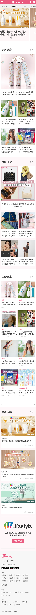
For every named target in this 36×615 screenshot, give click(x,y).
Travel (15, 592)
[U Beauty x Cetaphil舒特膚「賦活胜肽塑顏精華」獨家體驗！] (18, 459)
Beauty (27, 592)
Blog (2, 595)
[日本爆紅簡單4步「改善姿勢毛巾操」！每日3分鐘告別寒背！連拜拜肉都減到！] (9, 348)
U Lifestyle (4, 592)
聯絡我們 (18, 604)
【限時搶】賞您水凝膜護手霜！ (11, 508)
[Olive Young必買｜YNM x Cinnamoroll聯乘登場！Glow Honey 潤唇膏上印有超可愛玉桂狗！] (9, 289)
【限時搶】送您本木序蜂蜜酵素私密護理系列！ (16, 441)
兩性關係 (11, 578)
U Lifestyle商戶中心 (14, 602)
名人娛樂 (25, 575)
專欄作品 (3, 581)
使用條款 (3, 604)
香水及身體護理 (23, 388)
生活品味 (23, 6)
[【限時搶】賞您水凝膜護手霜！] (18, 493)
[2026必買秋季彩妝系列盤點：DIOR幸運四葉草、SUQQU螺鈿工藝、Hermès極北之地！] (26, 318)
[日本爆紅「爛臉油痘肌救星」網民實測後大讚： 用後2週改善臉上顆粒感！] (26, 289)
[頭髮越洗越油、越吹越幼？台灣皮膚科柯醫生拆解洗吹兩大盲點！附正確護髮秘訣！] (26, 348)
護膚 (20, 300)
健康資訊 (3, 578)
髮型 (20, 359)
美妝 (2, 300)
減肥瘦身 (4, 329)
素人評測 (25, 578)
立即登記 (18, 541)
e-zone (8, 595)
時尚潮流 (14, 6)
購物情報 (18, 578)
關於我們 (3, 602)
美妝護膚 (4, 6)
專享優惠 (25, 581)
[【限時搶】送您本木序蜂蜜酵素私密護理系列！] (18, 426)
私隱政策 (11, 604)
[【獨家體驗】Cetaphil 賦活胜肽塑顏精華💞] (18, 18)
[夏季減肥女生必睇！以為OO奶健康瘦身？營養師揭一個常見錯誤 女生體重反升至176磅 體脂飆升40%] (9, 318)
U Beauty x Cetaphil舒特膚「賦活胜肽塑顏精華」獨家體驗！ (17, 475)
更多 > (32, 50)
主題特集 (11, 581)
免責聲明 (24, 602)
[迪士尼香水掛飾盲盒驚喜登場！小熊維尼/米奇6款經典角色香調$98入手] (26, 377)
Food (21, 592)
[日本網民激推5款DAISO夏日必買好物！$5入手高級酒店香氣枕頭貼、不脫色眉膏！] (9, 377)
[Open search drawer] (34, 2)
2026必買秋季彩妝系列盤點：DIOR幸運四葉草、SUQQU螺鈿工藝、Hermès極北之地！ (26, 123)
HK (11, 592)
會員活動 (18, 581)
